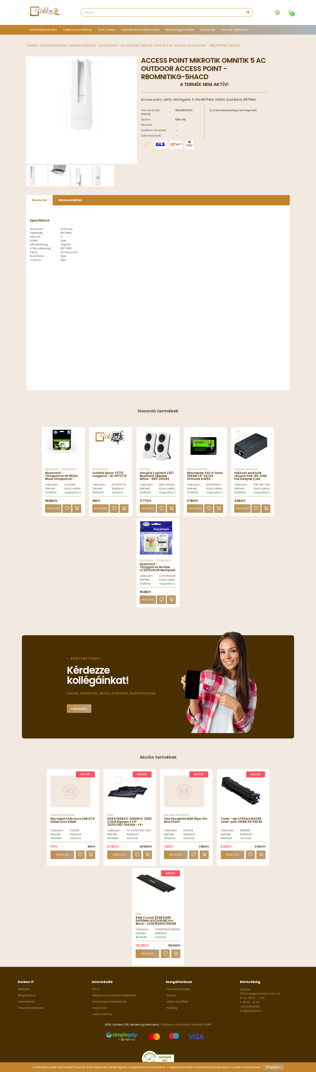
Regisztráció (27, 995)
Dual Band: (37, 256)
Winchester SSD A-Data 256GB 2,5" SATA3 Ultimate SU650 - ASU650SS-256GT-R (205, 477)
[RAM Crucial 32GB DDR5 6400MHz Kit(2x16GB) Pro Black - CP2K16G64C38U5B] (156, 892)
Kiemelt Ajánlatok (234, 30)
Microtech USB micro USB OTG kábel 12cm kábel (73, 820)
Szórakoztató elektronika (140, 30)
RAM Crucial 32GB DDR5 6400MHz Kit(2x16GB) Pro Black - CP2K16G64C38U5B (156, 921)
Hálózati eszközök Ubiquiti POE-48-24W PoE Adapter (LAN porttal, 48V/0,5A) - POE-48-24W (250, 479)
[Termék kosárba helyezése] (76, 508)
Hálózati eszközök (83, 45)
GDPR (207, 1024)
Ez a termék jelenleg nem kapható (233, 110)
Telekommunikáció (77, 30)
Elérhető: (50, 488)
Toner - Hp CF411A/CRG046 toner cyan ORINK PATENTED (241, 820)
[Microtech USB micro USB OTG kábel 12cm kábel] (71, 806)
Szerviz (171, 995)
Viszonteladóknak (30, 1008)
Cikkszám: (52, 484)
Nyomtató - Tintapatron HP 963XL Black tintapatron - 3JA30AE (61, 477)
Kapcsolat (79, 708)
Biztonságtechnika (179, 30)
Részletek (53, 508)
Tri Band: (35, 260)
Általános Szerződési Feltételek (114, 995)
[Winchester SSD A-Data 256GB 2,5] (205, 448)
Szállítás (51, 492)
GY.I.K (96, 989)
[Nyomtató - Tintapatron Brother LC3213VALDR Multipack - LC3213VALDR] (158, 539)
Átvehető (98, 492)
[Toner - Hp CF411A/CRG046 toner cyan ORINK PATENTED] (241, 805)
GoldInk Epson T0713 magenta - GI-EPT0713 (109, 474)
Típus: (34, 252)
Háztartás (207, 30)
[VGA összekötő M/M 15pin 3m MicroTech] (184, 806)
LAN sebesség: (39, 244)
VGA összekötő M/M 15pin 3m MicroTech (185, 820)
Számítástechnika (43, 30)
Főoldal (31, 45)
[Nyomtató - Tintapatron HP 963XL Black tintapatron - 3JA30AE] (63, 448)
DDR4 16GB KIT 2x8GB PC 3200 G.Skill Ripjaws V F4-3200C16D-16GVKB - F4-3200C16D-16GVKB (129, 823)
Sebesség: (36, 233)
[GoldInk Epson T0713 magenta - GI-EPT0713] (110, 448)
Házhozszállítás (177, 1002)
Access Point (108, 45)
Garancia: (36, 229)
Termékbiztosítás (178, 989)
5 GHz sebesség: (40, 248)
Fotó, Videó (106, 30)
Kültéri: (34, 240)
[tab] (39, 200)
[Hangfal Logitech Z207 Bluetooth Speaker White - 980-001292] (158, 448)
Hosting (171, 1008)
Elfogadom (272, 1067)
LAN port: (35, 236)
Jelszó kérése (102, 1014)
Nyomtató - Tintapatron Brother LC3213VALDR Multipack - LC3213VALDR (157, 568)
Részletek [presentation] (39, 200)
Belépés (24, 989)
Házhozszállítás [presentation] (70, 200)
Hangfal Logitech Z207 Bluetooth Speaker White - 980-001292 (157, 476)
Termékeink (26, 1002)
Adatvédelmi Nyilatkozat (109, 1002)
